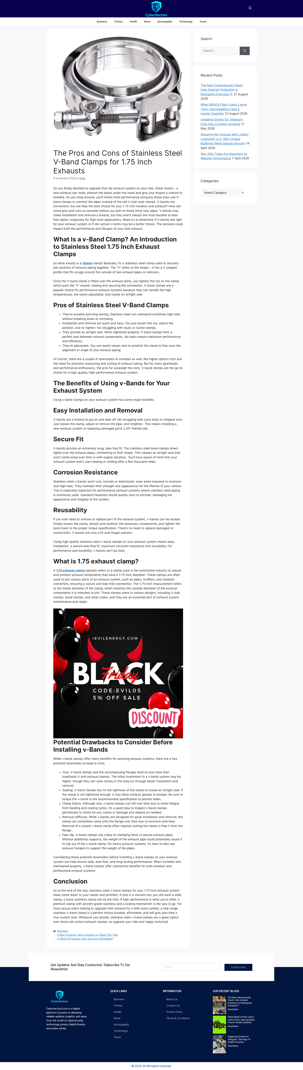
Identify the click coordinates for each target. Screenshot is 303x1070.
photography (165, 21)
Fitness (118, 21)
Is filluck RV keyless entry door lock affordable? (85, 938)
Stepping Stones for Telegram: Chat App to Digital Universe (239, 1039)
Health (133, 21)
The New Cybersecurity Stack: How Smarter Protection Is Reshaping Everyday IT (222, 90)
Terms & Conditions (178, 1018)
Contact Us (173, 1005)
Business (102, 21)
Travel (203, 21)
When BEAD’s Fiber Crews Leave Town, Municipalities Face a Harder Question (224, 109)
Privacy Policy (174, 1011)
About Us (171, 999)
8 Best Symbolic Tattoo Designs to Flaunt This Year (87, 934)
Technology (186, 21)
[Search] (245, 51)
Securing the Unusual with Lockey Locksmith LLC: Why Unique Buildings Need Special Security (224, 139)
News (147, 21)
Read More (233, 1009)
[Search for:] (220, 51)
